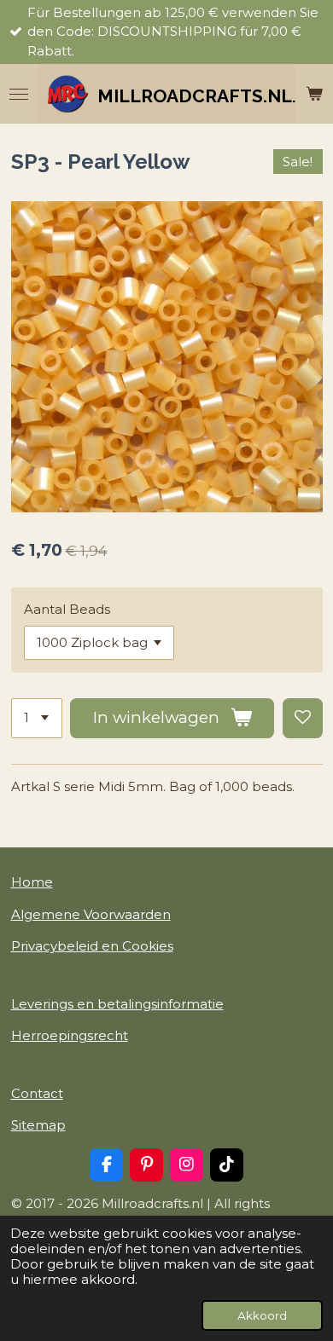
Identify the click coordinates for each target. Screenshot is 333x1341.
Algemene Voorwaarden (91, 914)
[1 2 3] (36, 718)
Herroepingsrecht (69, 1035)
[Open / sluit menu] (19, 94)
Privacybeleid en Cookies (92, 946)
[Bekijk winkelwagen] (314, 94)
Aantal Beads (67, 609)
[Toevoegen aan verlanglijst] (303, 718)
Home (32, 882)
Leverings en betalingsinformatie (117, 1004)
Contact (37, 1093)
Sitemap (38, 1125)
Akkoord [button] (262, 1315)
